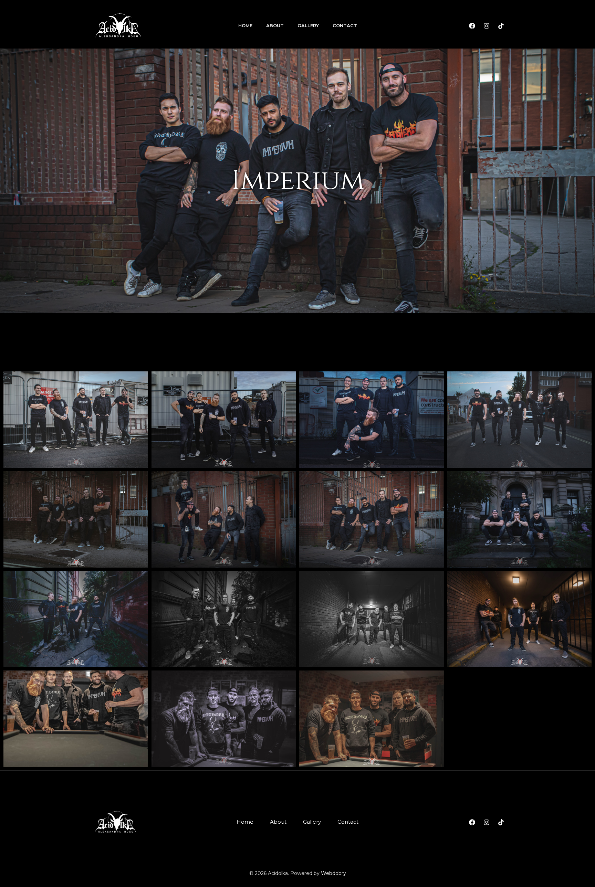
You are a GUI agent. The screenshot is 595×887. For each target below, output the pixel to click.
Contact (345, 25)
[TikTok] (501, 26)
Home (245, 25)
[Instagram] (486, 26)
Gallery (308, 25)
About (275, 25)
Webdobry (333, 873)
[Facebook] (472, 26)
